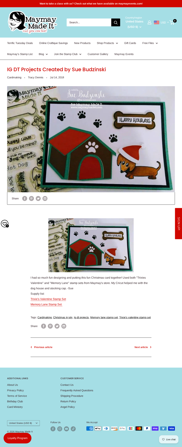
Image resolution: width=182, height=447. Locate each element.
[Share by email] (44, 198)
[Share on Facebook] (24, 198)
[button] (178, 223)
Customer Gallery (98, 54)
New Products (82, 43)
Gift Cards (130, 43)
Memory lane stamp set (104, 317)
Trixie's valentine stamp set (135, 317)
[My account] (149, 22)
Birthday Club (15, 401)
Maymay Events (124, 54)
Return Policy (68, 401)
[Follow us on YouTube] (66, 428)
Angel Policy (67, 406)
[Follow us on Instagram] (59, 428)
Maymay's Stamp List (20, 54)
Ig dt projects (81, 317)
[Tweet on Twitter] (38, 198)
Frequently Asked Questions (76, 390)
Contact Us (67, 384)
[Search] (115, 22)
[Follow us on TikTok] (73, 428)
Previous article (43, 347)
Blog (41, 54)
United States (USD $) (20, 423)
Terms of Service (17, 395)
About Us (12, 384)
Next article (141, 347)
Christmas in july (63, 317)
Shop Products (105, 43)
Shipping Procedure (71, 395)
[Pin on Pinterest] (31, 198)
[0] (172, 22)
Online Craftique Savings (53, 43)
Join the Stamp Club (65, 54)
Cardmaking (14, 77)
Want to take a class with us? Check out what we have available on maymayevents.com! (91, 3)
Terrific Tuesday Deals (20, 43)
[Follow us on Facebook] (52, 428)
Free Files (148, 43)
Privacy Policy (15, 390)
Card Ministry (15, 406)
